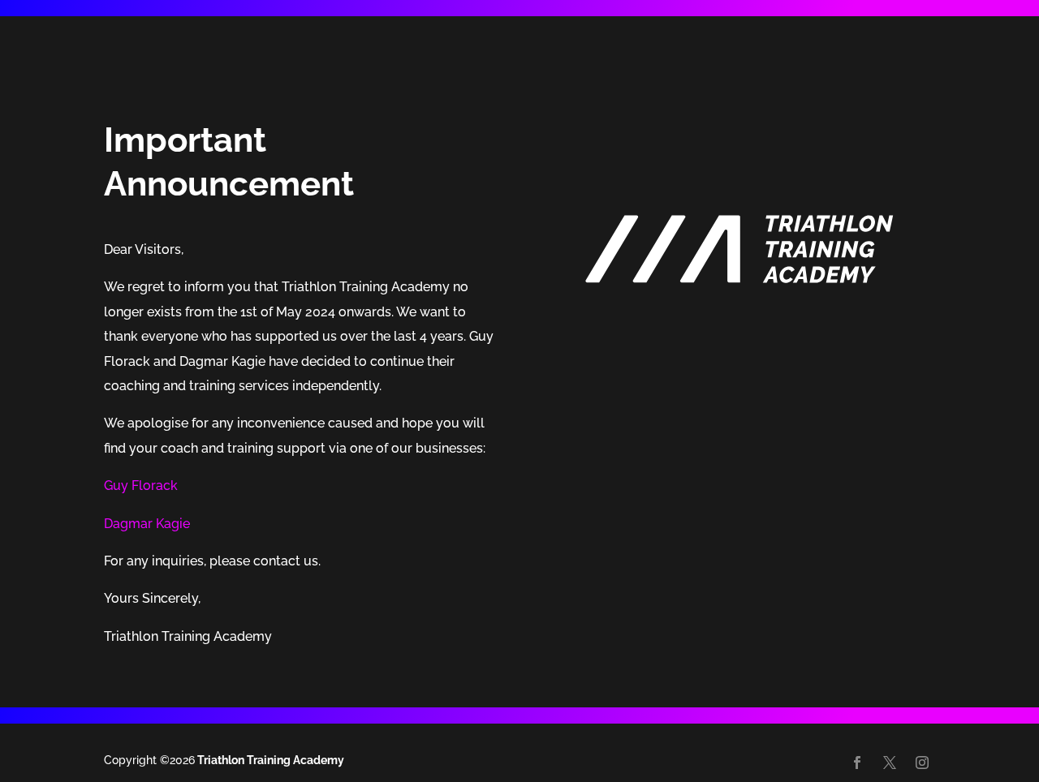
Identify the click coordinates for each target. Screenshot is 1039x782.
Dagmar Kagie (147, 523)
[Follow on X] (890, 763)
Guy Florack (141, 485)
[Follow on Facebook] (857, 763)
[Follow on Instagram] (922, 763)
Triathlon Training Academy (269, 760)
